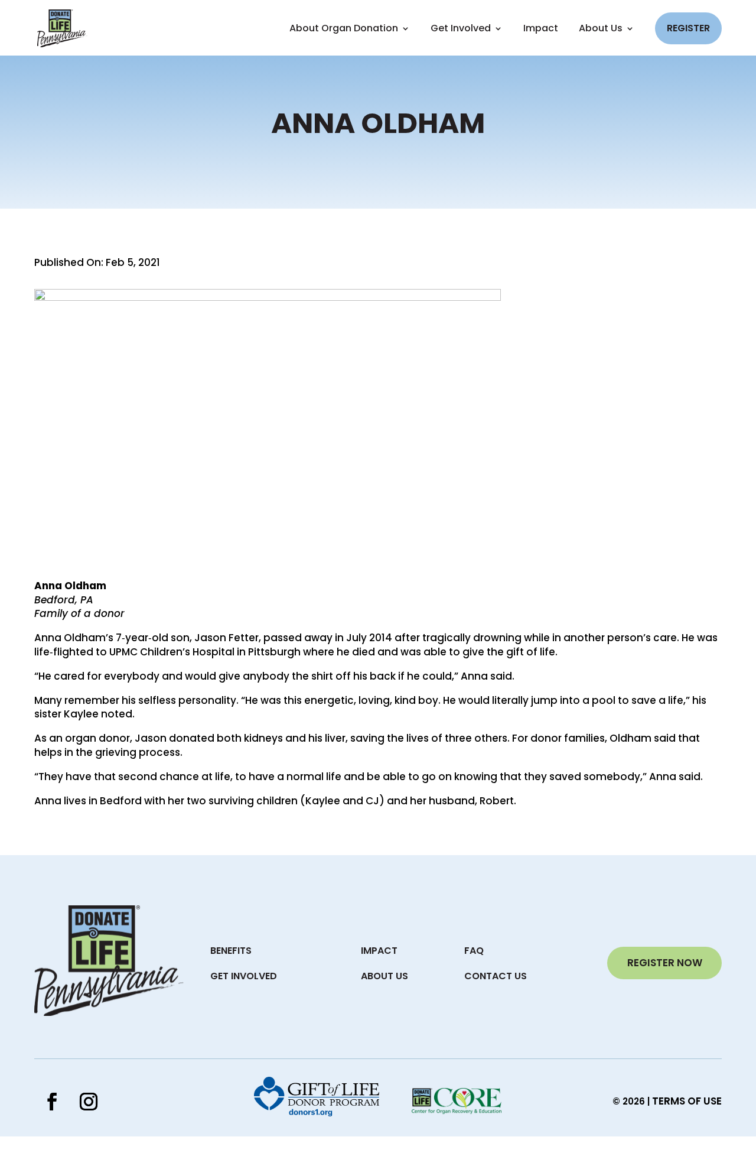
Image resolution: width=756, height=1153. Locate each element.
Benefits (231, 950)
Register (688, 28)
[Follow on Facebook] (52, 1101)
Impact (540, 28)
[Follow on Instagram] (88, 1101)
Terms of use (687, 1101)
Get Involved (243, 976)
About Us (601, 28)
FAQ (474, 950)
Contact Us (495, 976)
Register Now (664, 963)
